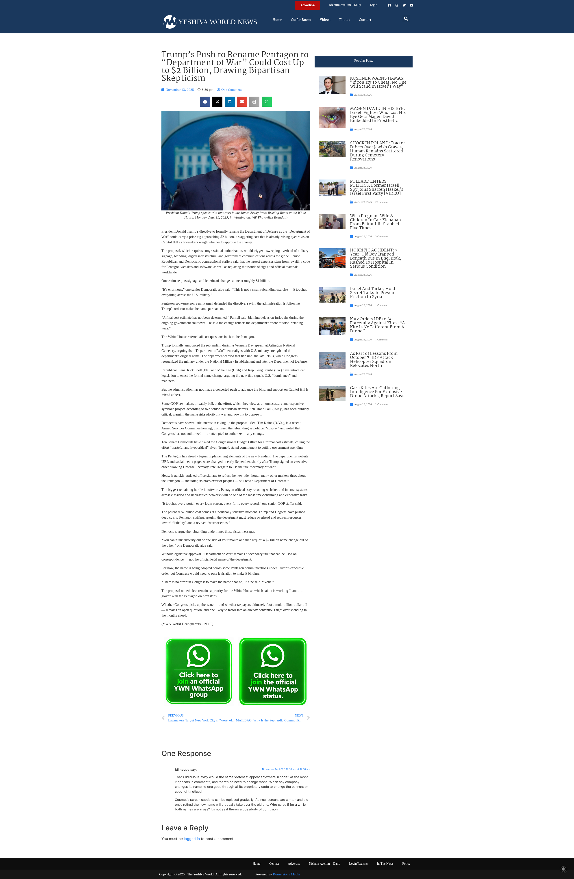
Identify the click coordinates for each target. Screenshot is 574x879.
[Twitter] (404, 5)
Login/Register (358, 863)
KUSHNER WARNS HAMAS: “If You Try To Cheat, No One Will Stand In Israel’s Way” (378, 82)
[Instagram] (397, 5)
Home (277, 20)
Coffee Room (301, 20)
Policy (406, 863)
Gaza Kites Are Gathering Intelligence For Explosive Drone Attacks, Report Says (377, 392)
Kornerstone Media (286, 874)
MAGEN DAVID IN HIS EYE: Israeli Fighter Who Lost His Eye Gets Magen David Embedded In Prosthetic (378, 114)
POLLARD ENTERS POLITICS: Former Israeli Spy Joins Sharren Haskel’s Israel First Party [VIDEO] (376, 187)
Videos (325, 20)
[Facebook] (389, 5)
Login (373, 5)
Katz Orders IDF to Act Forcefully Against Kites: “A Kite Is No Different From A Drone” (377, 325)
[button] (406, 18)
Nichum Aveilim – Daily (345, 5)
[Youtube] (412, 5)
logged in (192, 838)
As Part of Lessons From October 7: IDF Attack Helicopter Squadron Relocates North (374, 359)
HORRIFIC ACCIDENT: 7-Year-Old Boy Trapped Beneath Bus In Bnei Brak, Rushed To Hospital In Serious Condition (375, 258)
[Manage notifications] (563, 869)
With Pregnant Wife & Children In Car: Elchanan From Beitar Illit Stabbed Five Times (375, 222)
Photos (344, 20)
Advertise (294, 863)
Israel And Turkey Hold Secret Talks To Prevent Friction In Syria (373, 293)
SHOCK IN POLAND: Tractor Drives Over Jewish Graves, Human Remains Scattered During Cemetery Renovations (377, 151)
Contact (365, 20)
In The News (385, 863)
